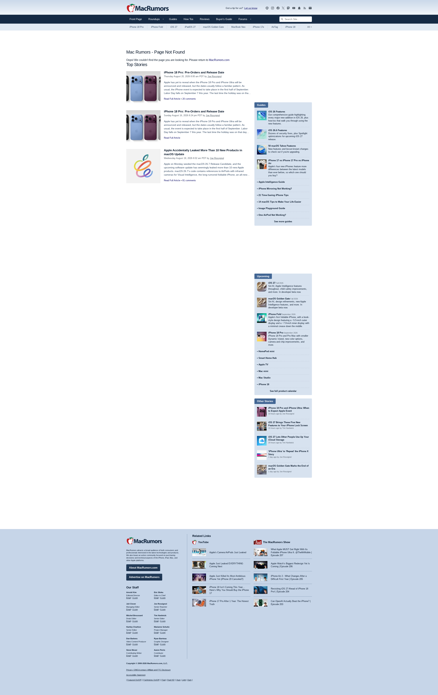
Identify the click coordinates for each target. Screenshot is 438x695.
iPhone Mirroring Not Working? (275, 188)
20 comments (189, 99)
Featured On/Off (134, 680)
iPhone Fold (157, 27)
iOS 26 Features (276, 111)
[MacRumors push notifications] (299, 8)
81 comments (189, 180)
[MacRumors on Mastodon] (288, 8)
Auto (179, 680)
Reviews (205, 19)
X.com (135, 598)
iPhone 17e (258, 27)
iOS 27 (173, 27)
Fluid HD (170, 680)
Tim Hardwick (160, 615)
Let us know (250, 8)
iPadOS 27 (190, 27)
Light (184, 680)
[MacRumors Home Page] (147, 8)
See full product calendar (283, 391)
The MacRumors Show (276, 542)
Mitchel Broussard (134, 615)
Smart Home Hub (268, 358)
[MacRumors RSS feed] (304, 8)
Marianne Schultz (162, 627)
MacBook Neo (238, 27)
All (309, 27)
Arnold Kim (131, 592)
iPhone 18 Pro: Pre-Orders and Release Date (194, 72)
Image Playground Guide (272, 208)
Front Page (136, 19)
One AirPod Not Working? (272, 215)
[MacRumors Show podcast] (267, 8)
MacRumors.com (219, 60)
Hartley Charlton (133, 627)
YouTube (203, 542)
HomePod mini (266, 351)
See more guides (283, 221)
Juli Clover (131, 604)
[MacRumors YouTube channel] (293, 8)
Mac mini (263, 371)
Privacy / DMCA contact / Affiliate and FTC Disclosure (148, 670)
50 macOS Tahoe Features (282, 146)
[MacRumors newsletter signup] (310, 8)
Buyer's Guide (224, 19)
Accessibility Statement (135, 675)
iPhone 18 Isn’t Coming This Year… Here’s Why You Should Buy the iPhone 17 (229, 590)
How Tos (188, 19)
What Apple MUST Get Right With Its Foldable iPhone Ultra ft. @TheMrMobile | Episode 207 (291, 552)
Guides (173, 19)
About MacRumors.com (143, 567)
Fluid (164, 680)
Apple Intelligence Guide (272, 182)
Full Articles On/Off (151, 680)
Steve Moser (131, 650)
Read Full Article (172, 99)
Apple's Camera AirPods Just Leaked (227, 552)
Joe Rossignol (215, 76)
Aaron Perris (159, 650)
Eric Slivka (158, 592)
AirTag (275, 27)
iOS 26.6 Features (277, 130)
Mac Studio (264, 377)
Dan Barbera (131, 639)
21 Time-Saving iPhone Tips (273, 195)
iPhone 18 (290, 27)
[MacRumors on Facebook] (278, 8)
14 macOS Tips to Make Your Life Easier (280, 202)
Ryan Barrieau (160, 639)
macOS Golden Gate (213, 27)
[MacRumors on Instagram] (272, 8)
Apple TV (263, 364)
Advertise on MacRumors (144, 577)
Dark (190, 680)
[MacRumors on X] (283, 8)
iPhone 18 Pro (137, 27)
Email (128, 598)
